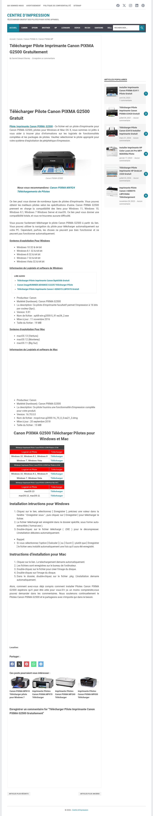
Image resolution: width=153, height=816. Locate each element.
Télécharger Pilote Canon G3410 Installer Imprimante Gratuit (130, 130)
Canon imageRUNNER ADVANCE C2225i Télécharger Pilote (45, 285)
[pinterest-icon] (143, 5)
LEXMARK (65, 28)
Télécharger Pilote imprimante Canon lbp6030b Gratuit (43, 280)
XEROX (77, 28)
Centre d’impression (28, 15)
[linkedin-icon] (136, 5)
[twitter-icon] (124, 5)
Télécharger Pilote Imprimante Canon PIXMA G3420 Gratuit (129, 110)
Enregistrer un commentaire (43, 58)
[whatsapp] (33, 664)
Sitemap (77, 6)
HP (56, 28)
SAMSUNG (99, 28)
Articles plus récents (19, 794)
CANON (24, 28)
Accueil (13, 28)
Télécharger (57, 456)
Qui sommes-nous (15, 6)
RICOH (87, 28)
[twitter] (19, 664)
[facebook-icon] (118, 5)
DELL (110, 28)
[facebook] (12, 664)
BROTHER (46, 28)
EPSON (35, 28)
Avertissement (33, 6)
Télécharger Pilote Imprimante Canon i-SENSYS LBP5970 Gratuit (48, 289)
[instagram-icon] (130, 5)
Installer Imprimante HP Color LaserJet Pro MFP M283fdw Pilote (130, 150)
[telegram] (40, 664)
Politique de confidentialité (57, 6)
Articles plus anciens (90, 794)
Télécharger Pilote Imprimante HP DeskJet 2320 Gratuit (130, 171)
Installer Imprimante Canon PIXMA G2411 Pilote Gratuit (129, 90)
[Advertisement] (54, 84)
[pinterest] (26, 664)
